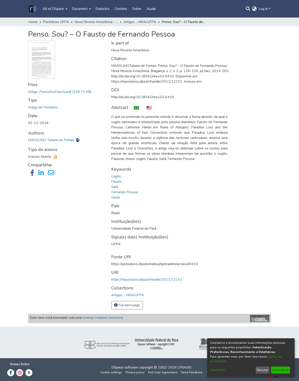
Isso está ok (280, 370)
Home (33, 21)
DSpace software (124, 367)
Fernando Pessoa (124, 192)
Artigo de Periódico (43, 107)
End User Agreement (162, 372)
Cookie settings (111, 372)
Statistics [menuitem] (102, 8)
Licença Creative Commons (103, 317)
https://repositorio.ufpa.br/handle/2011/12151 (146, 279)
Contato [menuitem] (121, 8)
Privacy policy (135, 372)
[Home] (33, 8)
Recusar (262, 370)
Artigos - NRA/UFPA (139, 21)
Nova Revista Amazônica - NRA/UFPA (96, 21)
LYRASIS (185, 367)
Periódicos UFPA (56, 21)
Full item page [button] (129, 305)
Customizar (217, 370)
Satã (114, 186)
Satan (115, 197)
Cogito (116, 176)
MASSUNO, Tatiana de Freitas (51, 140)
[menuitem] (54, 9)
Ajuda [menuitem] (151, 8)
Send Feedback (191, 372)
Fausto (116, 181)
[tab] (136, 107)
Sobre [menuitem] (136, 8)
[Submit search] (248, 8)
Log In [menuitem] (263, 8)
